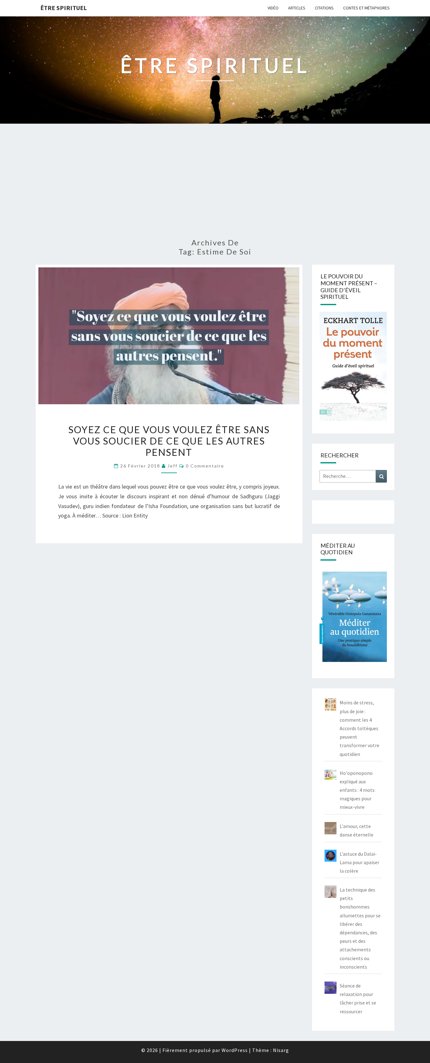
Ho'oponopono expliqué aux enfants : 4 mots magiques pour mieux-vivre (357, 790)
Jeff (172, 465)
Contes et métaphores (366, 8)
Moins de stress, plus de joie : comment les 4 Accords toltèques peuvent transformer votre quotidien (359, 728)
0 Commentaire (205, 465)
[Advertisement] (215, 185)
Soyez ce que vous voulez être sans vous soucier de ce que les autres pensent (169, 441)
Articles (296, 8)
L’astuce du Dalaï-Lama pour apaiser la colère (359, 862)
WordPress (235, 1050)
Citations (324, 8)
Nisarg (281, 1050)
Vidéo (273, 8)
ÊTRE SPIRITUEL (63, 8)
